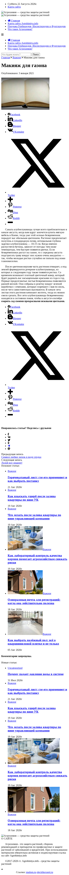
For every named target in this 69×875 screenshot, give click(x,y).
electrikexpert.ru (45, 872)
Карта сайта (14, 6)
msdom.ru (31, 872)
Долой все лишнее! (11, 462)
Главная (15, 20)
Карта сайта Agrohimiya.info (23, 23)
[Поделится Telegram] (9, 445)
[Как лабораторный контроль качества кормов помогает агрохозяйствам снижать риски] (25, 549)
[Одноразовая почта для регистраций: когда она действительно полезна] (25, 593)
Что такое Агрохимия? (20, 29)
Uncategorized (15, 668)
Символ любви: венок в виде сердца (21, 457)
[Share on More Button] (10, 201)
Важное (17, 57)
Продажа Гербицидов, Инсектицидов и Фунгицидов (37, 26)
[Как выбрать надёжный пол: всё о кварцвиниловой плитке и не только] (25, 634)
